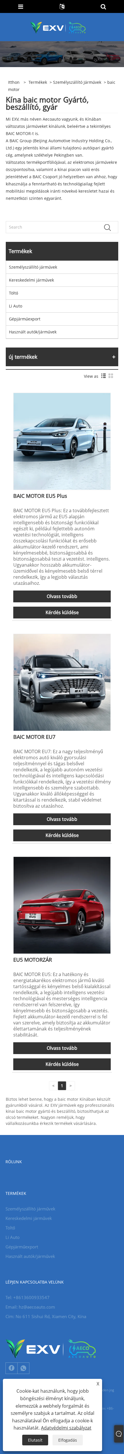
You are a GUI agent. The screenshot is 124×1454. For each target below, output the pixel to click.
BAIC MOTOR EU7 (34, 736)
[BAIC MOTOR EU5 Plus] (62, 441)
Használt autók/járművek (33, 332)
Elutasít (35, 1440)
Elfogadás (67, 1440)
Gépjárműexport (24, 319)
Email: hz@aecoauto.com (30, 1307)
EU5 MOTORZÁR (32, 959)
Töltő (13, 293)
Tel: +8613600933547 (27, 1297)
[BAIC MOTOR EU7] (62, 682)
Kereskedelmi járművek (31, 280)
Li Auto (15, 306)
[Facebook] (11, 1368)
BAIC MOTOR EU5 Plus (40, 495)
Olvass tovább (62, 596)
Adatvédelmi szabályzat (66, 1428)
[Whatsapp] (23, 1368)
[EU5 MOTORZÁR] (62, 905)
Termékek (38, 82)
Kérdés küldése (62, 612)
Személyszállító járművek (77, 82)
